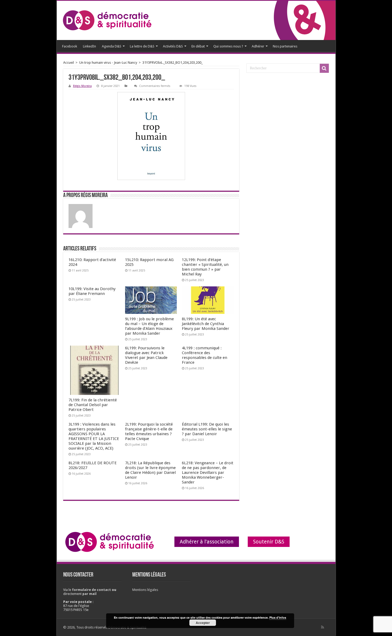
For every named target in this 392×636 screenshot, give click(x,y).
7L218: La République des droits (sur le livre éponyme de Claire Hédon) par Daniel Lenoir (150, 470)
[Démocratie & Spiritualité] (107, 20)
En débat (198, 46)
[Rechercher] (324, 68)
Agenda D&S (111, 46)
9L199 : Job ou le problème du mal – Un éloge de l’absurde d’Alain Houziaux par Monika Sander (149, 326)
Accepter (203, 622)
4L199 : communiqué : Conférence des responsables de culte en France (204, 355)
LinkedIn (89, 46)
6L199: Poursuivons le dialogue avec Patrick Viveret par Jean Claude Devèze (146, 355)
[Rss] (323, 627)
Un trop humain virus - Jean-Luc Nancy (108, 63)
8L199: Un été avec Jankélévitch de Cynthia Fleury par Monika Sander (205, 324)
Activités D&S (173, 46)
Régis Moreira (82, 86)
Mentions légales (145, 590)
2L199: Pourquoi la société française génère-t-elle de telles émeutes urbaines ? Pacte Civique (149, 431)
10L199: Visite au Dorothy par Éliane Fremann (92, 291)
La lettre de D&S (142, 46)
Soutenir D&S (268, 542)
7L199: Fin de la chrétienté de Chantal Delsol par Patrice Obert (93, 405)
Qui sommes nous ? (228, 46)
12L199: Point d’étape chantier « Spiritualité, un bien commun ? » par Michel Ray (205, 267)
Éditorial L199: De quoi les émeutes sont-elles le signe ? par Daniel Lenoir (207, 429)
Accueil (68, 63)
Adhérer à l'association (207, 542)
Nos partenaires (285, 46)
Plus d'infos (277, 617)
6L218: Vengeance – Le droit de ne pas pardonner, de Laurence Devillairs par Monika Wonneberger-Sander (207, 473)
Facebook (69, 46)
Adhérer (258, 46)
